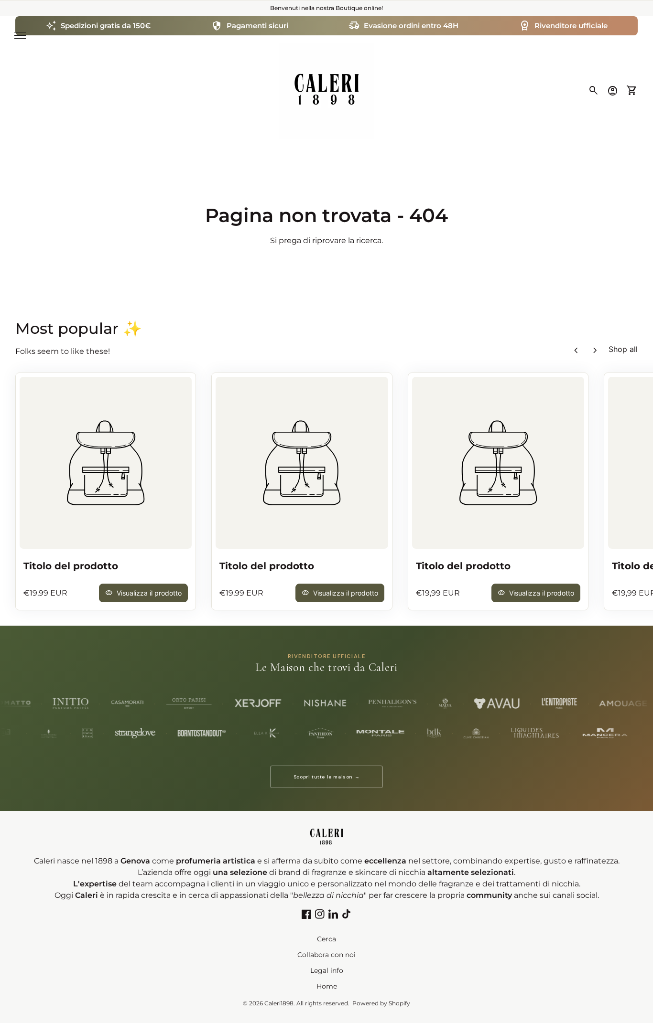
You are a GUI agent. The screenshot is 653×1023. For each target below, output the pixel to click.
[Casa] (326, 90)
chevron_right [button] (595, 350)
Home (326, 986)
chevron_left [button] (576, 350)
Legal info (326, 970)
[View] (106, 463)
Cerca (326, 939)
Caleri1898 (279, 1003)
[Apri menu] (20, 35)
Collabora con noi (326, 954)
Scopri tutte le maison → (326, 777)
